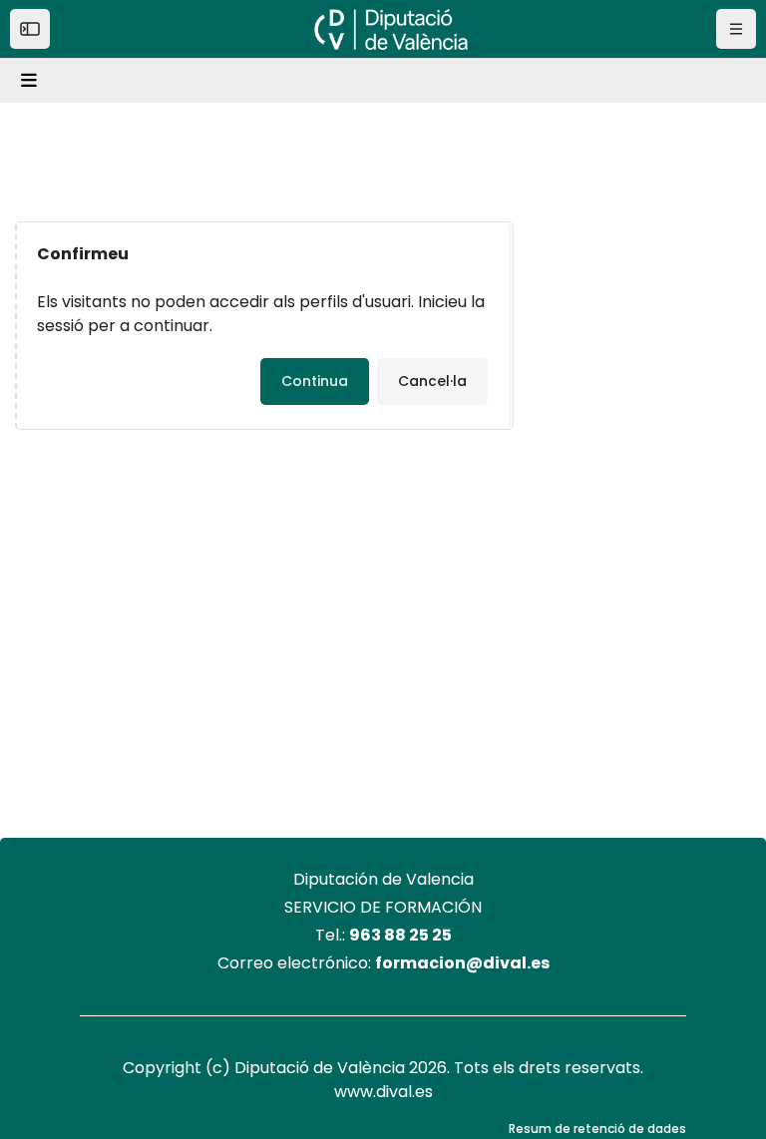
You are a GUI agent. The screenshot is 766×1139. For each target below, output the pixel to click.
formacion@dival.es (462, 962)
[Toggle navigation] (32, 81)
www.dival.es (383, 1091)
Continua (314, 381)
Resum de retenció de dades (597, 1128)
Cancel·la (432, 381)
